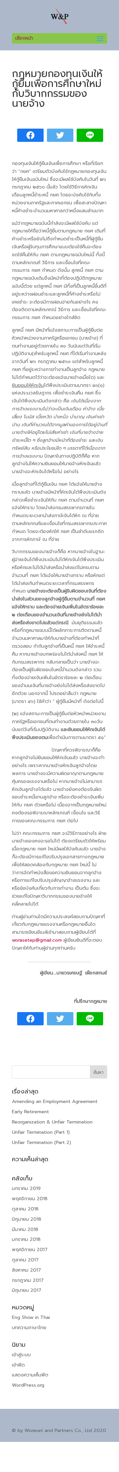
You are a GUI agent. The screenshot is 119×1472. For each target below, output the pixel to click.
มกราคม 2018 (26, 1239)
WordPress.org (28, 1385)
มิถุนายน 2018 (26, 1219)
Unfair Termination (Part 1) (41, 1132)
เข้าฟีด (18, 1365)
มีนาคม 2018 (25, 1229)
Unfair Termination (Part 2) (41, 1142)
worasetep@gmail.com (37, 940)
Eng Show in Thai (31, 1317)
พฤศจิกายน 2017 (30, 1249)
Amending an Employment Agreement (55, 1101)
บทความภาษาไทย (29, 1327)
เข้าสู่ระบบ (21, 1354)
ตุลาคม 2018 (25, 1209)
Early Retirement (30, 1111)
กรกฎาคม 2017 (28, 1280)
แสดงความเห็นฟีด (30, 1374)
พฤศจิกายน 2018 (30, 1198)
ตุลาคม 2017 (25, 1259)
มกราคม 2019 (26, 1188)
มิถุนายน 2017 (26, 1290)
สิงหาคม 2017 (26, 1270)
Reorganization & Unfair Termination (52, 1122)
